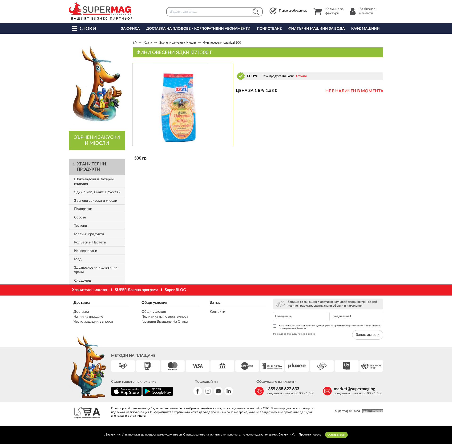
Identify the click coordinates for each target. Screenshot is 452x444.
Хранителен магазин (90, 290)
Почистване (269, 28)
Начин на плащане (88, 316)
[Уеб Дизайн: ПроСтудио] (371, 411)
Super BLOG (175, 290)
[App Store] (126, 395)
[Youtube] (218, 391)
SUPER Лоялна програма (136, 290)
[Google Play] (157, 395)
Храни (148, 42)
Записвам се (366, 335)
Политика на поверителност (164, 316)
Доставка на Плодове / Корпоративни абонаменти (198, 28)
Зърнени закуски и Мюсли (177, 42)
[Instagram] (208, 391)
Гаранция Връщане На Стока (164, 321)
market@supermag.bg (354, 389)
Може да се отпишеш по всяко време (294, 334)
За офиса (130, 28)
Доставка (81, 302)
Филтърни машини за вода (316, 28)
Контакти (217, 311)
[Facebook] (197, 391)
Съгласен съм (336, 434)
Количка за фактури (334, 11)
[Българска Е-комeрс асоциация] (87, 413)
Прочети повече (310, 434)
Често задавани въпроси (93, 321)
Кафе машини (365, 28)
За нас (215, 302)
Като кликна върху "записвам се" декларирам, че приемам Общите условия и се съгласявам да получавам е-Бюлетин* (330, 327)
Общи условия (154, 302)
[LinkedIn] (228, 391)
